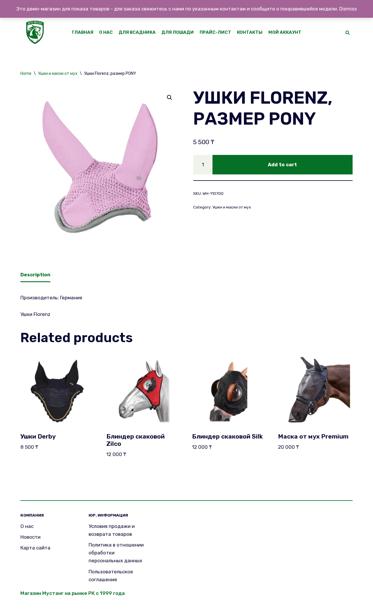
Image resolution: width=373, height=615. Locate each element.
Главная (82, 32)
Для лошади (177, 32)
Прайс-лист (215, 32)
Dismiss (348, 9)
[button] (347, 32)
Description (35, 275)
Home (25, 73)
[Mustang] (36, 32)
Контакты (250, 32)
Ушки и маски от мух (58, 73)
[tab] (35, 275)
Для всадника (137, 32)
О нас (106, 32)
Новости (30, 537)
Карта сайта (35, 548)
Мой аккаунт (284, 32)
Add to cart (282, 164)
